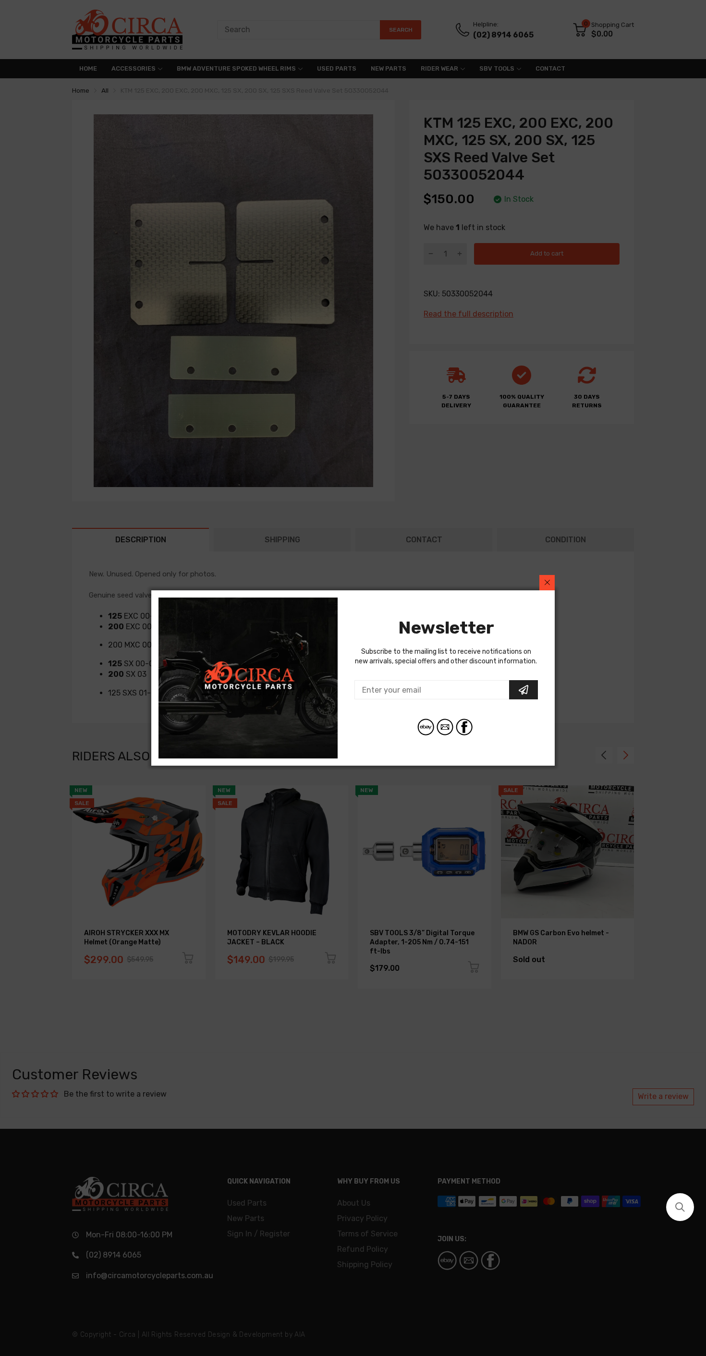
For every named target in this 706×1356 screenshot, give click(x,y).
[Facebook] (464, 727)
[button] (680, 1207)
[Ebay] (425, 727)
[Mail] (445, 727)
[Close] (547, 582)
